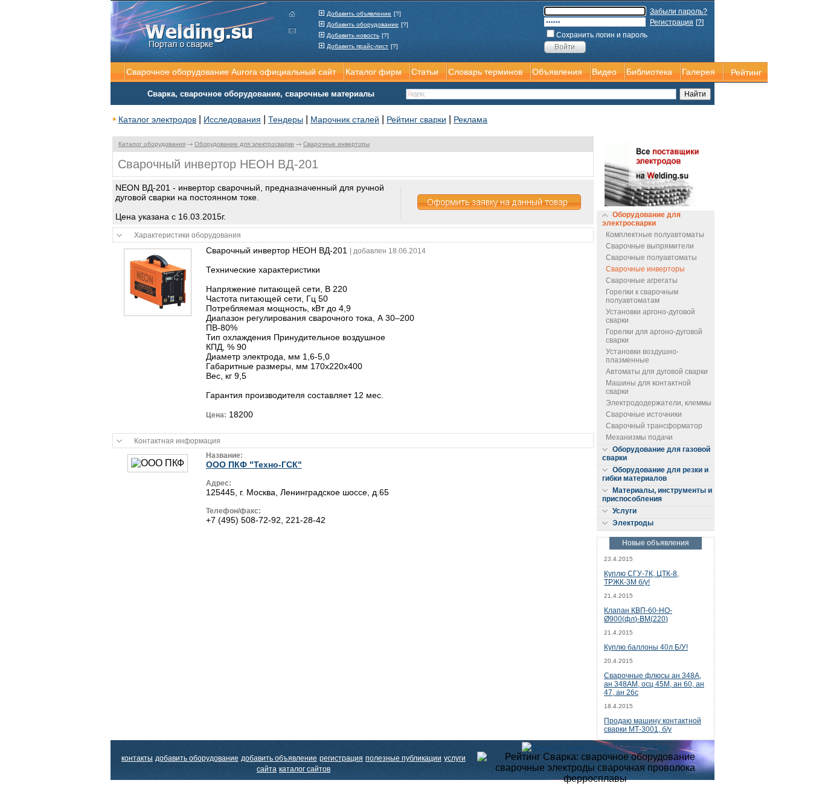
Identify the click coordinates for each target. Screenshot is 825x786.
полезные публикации (403, 758)
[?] (397, 13)
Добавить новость (353, 35)
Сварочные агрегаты (642, 280)
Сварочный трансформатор (654, 426)
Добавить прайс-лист (357, 46)
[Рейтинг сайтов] (595, 746)
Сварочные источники (644, 414)
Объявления (557, 72)
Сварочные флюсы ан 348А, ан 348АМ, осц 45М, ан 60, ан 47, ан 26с (654, 684)
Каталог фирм (373, 72)
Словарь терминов (485, 72)
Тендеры (285, 119)
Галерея (698, 72)
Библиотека (649, 72)
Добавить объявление (359, 13)
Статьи (424, 72)
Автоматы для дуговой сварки (657, 371)
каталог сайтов (304, 769)
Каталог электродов (157, 119)
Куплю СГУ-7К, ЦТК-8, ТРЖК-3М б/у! (641, 577)
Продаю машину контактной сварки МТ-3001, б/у (652, 725)
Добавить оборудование (363, 24)
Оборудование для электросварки (244, 144)
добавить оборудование (197, 758)
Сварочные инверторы (336, 144)
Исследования (232, 119)
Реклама (470, 119)
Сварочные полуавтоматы (651, 257)
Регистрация (671, 22)
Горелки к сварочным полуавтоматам (642, 296)
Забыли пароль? (678, 11)
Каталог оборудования (151, 144)
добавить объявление (279, 758)
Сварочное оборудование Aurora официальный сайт (231, 72)
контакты (137, 758)
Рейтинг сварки (416, 119)
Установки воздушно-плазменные (642, 355)
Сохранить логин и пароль (601, 35)
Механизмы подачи (639, 437)
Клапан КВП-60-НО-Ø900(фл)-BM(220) (638, 614)
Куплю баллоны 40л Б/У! (646, 647)
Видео (604, 72)
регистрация (341, 758)
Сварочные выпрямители (650, 246)
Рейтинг (746, 72)
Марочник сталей (344, 119)
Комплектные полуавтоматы (655, 234)
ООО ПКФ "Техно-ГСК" (254, 464)
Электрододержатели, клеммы (658, 403)
